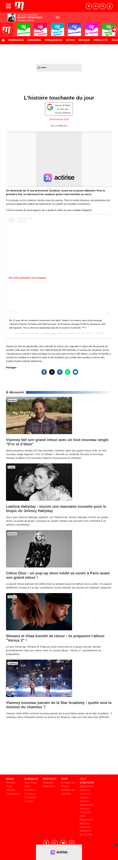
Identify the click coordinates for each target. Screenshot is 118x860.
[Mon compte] (110, 6)
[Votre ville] (89, 6)
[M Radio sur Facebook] (46, 843)
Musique (84, 40)
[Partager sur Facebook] (43, 373)
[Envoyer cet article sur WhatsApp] (66, 373)
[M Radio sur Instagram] (72, 843)
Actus (70, 40)
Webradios (16, 40)
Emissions (34, 40)
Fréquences (53, 40)
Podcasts (101, 40)
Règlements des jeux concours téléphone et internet (86, 827)
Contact (10, 782)
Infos (27, 786)
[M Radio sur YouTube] (63, 843)
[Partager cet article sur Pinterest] (59, 373)
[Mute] (57, 17)
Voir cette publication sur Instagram (27, 277)
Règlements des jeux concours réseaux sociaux (86, 794)
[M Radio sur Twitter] (55, 843)
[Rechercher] (103, 6)
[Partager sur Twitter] (51, 373)
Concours (30, 793)
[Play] (4, 27)
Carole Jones (50, 333)
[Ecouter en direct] (96, 6)
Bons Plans (30, 782)
